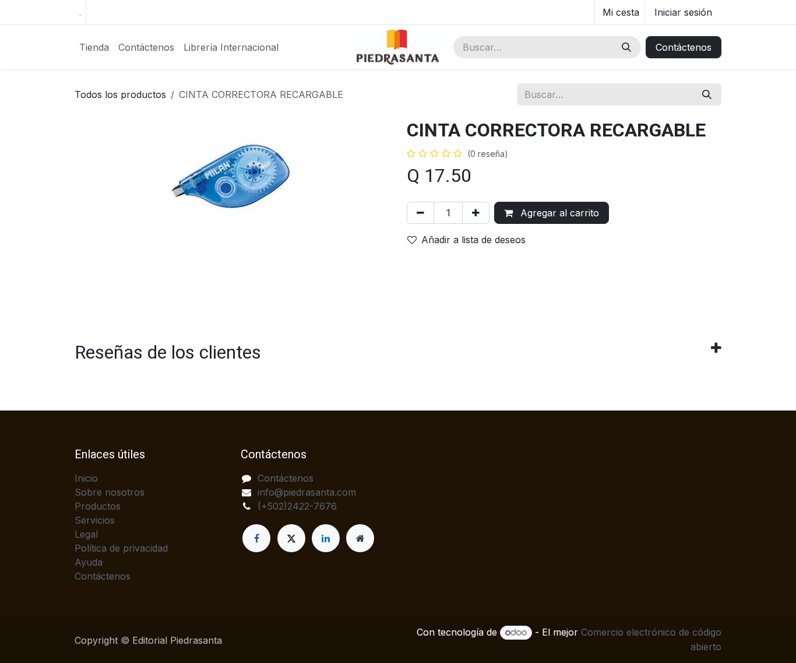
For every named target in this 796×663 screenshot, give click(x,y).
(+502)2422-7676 (297, 506)
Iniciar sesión (683, 12)
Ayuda (89, 562)
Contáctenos (684, 47)
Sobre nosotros (110, 492)
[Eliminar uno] (420, 213)
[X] (291, 538)
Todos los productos (120, 94)
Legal (86, 534)
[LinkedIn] (326, 538)
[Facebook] (256, 538)
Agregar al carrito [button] (558, 213)
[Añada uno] (475, 213)
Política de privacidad (121, 548)
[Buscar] (626, 47)
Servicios (95, 520)
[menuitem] (94, 47)
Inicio (86, 478)
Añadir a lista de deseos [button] (473, 239)
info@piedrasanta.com (307, 492)
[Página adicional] (360, 538)
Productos (98, 506)
